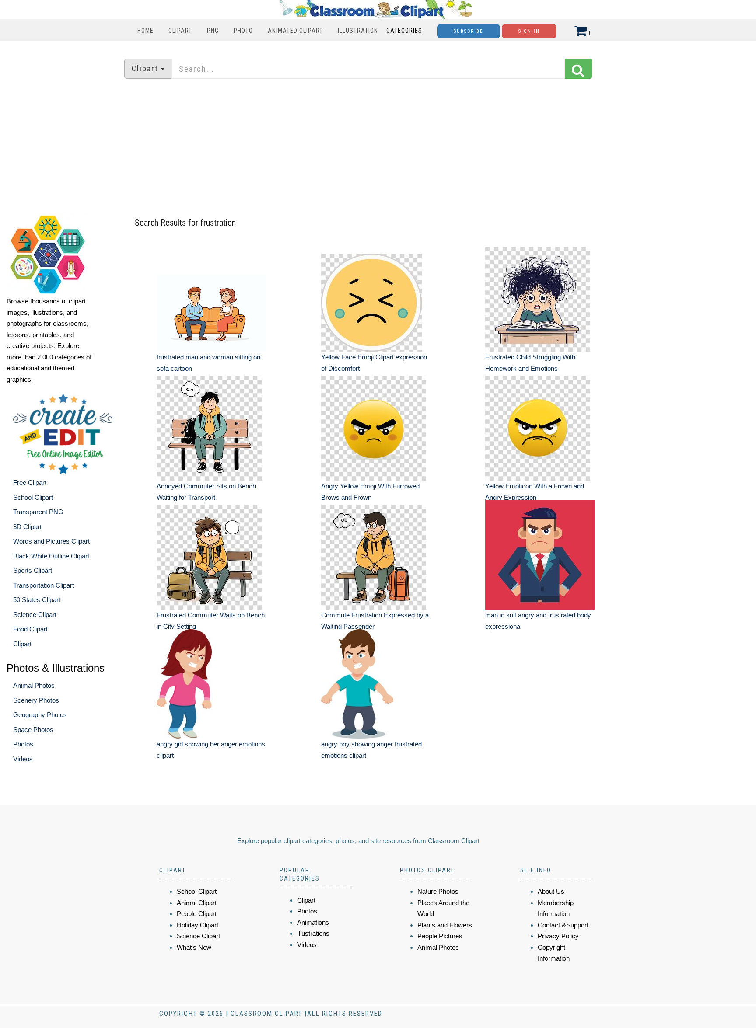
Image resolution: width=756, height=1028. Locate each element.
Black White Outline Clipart (51, 556)
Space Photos (33, 729)
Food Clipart (30, 629)
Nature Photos (437, 891)
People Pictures (439, 936)
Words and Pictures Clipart (51, 541)
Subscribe (468, 31)
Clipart (180, 30)
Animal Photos (34, 685)
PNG (213, 30)
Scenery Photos (36, 700)
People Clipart (197, 913)
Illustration (358, 30)
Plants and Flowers (444, 925)
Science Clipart (34, 614)
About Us (551, 891)
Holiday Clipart (197, 925)
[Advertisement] (378, 146)
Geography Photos (40, 714)
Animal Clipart (197, 902)
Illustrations (313, 933)
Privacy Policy (558, 936)
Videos (23, 759)
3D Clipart (27, 526)
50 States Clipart (36, 599)
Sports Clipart (32, 570)
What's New (194, 947)
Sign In (529, 31)
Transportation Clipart (43, 585)
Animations (313, 922)
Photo (243, 30)
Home (145, 30)
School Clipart (33, 497)
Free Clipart (29, 482)
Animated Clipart (295, 30)
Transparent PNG (38, 512)
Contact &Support (563, 925)
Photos (23, 744)
